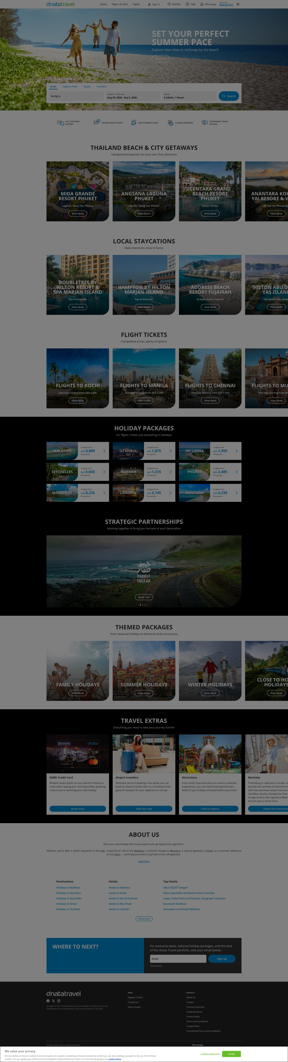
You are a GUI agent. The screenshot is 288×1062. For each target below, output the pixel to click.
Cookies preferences (210, 1054)
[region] (144, 1054)
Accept (231, 1054)
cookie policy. (115, 1059)
